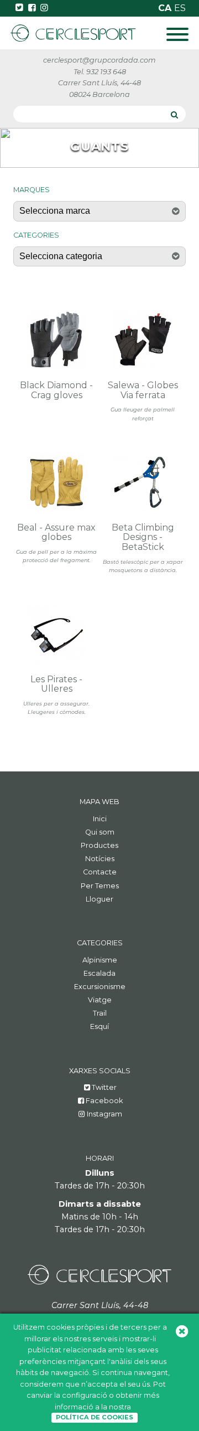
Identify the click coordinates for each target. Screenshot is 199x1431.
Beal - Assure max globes (56, 532)
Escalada (99, 973)
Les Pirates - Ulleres (56, 684)
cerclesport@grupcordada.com (99, 60)
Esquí (99, 1026)
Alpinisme (99, 960)
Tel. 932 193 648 (100, 72)
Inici (100, 819)
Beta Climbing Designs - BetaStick (143, 537)
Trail (100, 1013)
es (180, 8)
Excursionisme (99, 986)
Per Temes (100, 886)
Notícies (99, 859)
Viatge (100, 1000)
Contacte (100, 872)
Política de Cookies (94, 1417)
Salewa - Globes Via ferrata (143, 390)
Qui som (99, 832)
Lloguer (99, 899)
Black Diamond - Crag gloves (56, 390)
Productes (99, 845)
